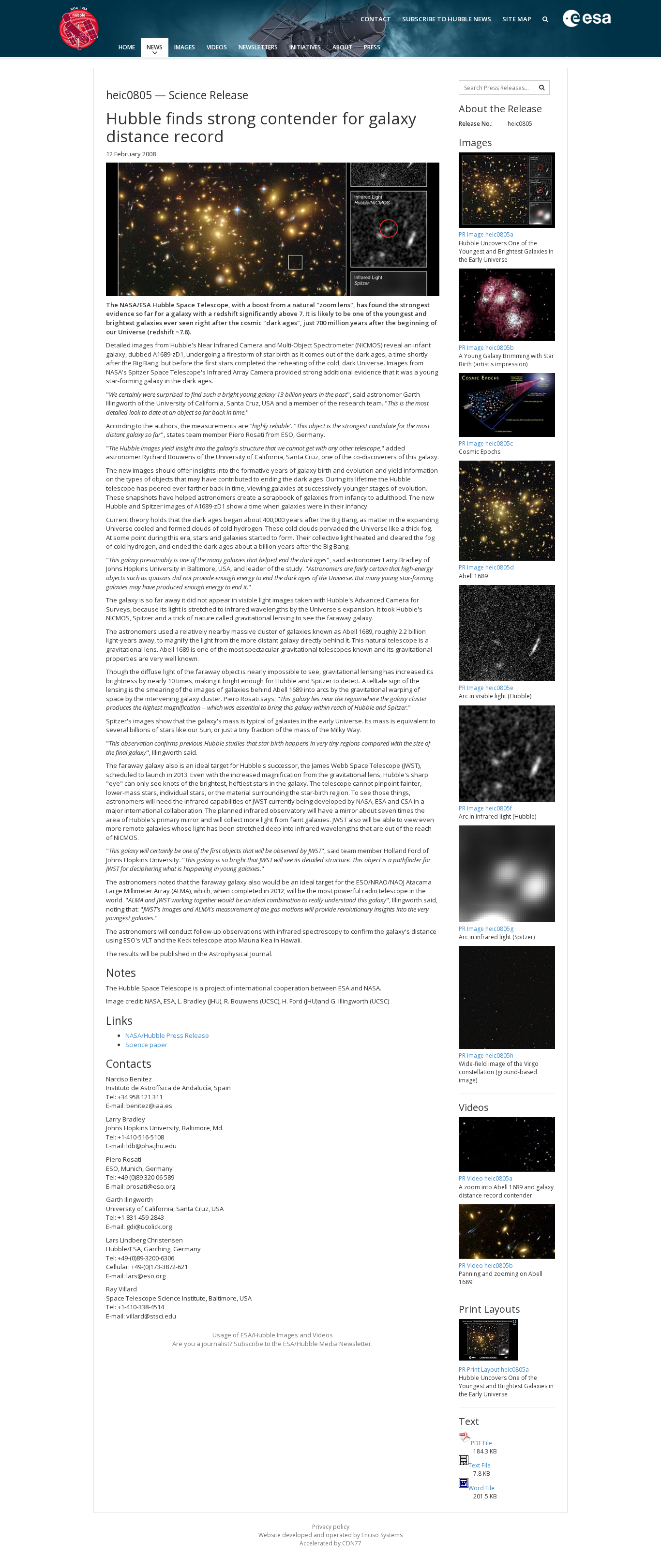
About (342, 47)
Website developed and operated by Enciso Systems (330, 1535)
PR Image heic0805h (486, 1055)
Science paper (146, 1044)
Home (127, 47)
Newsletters (258, 47)
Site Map (516, 19)
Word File (481, 1488)
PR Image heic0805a (486, 234)
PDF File (481, 1443)
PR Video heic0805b (486, 1265)
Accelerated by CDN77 (330, 1543)
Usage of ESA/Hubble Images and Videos (272, 1335)
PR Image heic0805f (485, 808)
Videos (217, 47)
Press (372, 47)
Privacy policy (330, 1527)
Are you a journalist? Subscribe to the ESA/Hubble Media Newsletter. (272, 1343)
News (155, 47)
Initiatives (305, 47)
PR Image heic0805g (486, 929)
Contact (376, 19)
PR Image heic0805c (486, 443)
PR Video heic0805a (485, 1178)
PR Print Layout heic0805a (494, 1369)
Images (184, 47)
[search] (542, 87)
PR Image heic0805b (486, 348)
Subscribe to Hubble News (446, 19)
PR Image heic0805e (486, 688)
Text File (479, 1465)
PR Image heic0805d (486, 567)
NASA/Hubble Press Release (167, 1035)
